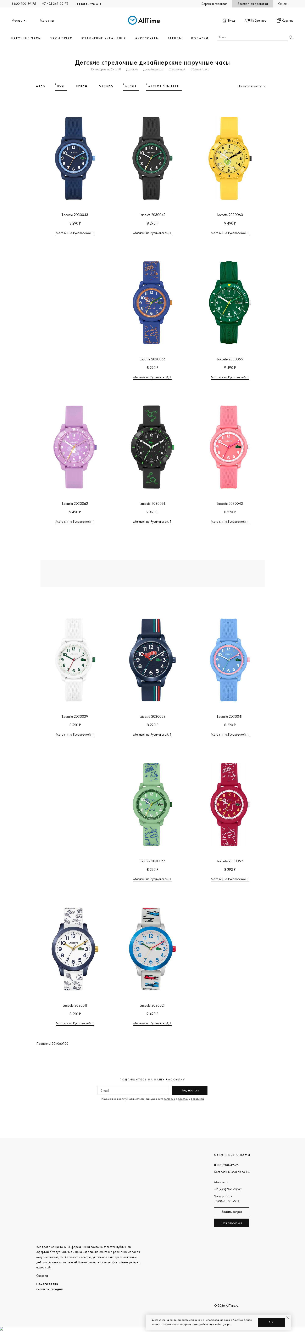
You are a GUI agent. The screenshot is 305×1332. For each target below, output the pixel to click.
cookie (228, 1320)
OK (271, 1322)
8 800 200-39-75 (23, 3)
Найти (291, 37)
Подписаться (190, 1090)
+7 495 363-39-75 (55, 3)
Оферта (42, 1275)
